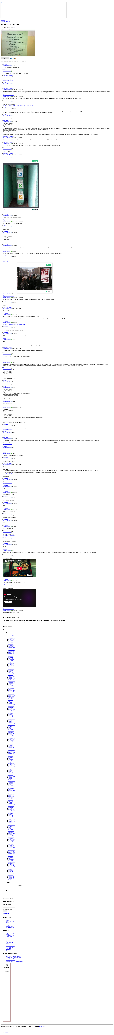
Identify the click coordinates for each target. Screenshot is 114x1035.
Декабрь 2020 (11, 678)
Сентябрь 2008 (11, 853)
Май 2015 (10, 758)
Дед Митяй (5, 120)
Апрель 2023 (11, 645)
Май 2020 (10, 687)
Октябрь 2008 (11, 852)
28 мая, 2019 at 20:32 (7, 550)
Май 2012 (10, 801)
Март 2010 (10, 832)
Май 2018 (10, 715)
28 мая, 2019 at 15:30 (7, 154)
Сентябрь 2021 (11, 667)
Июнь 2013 (10, 785)
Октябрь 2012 (11, 795)
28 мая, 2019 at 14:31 (7, 71)
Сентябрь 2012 (11, 796)
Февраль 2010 (11, 833)
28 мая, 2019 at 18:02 (7, 369)
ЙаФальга (5, 214)
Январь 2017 (11, 734)
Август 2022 (11, 654)
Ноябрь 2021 (11, 665)
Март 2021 (10, 675)
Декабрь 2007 (11, 864)
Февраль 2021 (11, 676)
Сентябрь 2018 (11, 710)
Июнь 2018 (10, 714)
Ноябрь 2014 (11, 765)
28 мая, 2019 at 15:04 (7, 121)
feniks (4, 400)
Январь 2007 (11, 877)
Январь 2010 (11, 834)
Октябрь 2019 (11, 695)
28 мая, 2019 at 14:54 (7, 83)
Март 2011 (10, 817)
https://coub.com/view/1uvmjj (9, 535)
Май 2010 (10, 829)
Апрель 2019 (11, 702)
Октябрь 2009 (11, 838)
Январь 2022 (11, 663)
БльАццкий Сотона (7, 307)
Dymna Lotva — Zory (10, 958)
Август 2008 (11, 854)
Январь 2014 (11, 777)
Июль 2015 (10, 756)
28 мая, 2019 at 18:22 (7, 387)
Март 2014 (10, 775)
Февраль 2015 (11, 762)
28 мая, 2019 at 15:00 (7, 101)
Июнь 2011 (10, 814)
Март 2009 (10, 846)
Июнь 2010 (10, 828)
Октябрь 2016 (11, 738)
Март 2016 (10, 746)
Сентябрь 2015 (11, 753)
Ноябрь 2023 (11, 636)
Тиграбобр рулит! (10, 947)
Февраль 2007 (11, 876)
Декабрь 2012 (11, 792)
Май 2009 (10, 844)
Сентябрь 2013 (11, 782)
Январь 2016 (11, 748)
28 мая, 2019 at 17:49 (7, 339)
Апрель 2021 (11, 673)
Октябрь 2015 (11, 752)
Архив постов (42, 1026)
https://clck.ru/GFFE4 (7, 429)
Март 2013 (10, 789)
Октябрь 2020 (11, 681)
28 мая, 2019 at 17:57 (7, 362)
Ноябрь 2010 (11, 822)
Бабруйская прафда (10, 933)
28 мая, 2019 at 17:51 (7, 348)
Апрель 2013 (11, 788)
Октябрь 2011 (11, 809)
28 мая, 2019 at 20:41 (7, 556)
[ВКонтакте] (10, 58)
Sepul (15, 27)
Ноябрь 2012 (11, 794)
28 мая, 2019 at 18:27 (7, 407)
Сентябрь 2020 (11, 682)
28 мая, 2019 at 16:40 (7, 293)
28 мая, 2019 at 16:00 (7, 245)
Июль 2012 (10, 798)
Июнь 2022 (10, 657)
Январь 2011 (11, 820)
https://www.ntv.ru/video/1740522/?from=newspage (14, 324)
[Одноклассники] (15, 58)
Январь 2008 (11, 863)
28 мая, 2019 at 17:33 (7, 308)
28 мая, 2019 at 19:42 (7, 479)
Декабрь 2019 (11, 692)
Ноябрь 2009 (11, 837)
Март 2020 (10, 689)
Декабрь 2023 (11, 635)
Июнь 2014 (10, 771)
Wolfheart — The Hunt (5, 21)
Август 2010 (11, 826)
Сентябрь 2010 (11, 825)
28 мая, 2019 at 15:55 (7, 232)
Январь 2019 (11, 706)
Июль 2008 (10, 856)
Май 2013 (10, 787)
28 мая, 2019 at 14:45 (7, 76)
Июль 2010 (10, 827)
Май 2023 (10, 644)
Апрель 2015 (11, 759)
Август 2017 (11, 726)
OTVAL (5, 64)
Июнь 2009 (10, 842)
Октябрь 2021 (11, 666)
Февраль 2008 (11, 862)
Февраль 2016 (11, 747)
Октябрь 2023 (11, 638)
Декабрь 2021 (11, 664)
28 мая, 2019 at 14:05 (7, 65)
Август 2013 (11, 783)
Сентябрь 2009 (11, 839)
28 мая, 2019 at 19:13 (7, 453)
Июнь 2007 (10, 871)
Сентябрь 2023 (11, 639)
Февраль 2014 (11, 776)
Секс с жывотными (10, 946)
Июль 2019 (10, 698)
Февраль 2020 (11, 690)
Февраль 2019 (11, 704)
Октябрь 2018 (11, 709)
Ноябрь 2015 (11, 751)
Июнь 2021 (10, 671)
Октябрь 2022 (11, 652)
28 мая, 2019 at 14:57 (7, 96)
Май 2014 (10, 772)
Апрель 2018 (11, 716)
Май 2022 (10, 658)
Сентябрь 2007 (11, 867)
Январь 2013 (11, 791)
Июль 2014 (10, 770)
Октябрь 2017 (11, 723)
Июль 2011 (10, 813)
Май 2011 (10, 815)
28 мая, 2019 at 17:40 (7, 314)
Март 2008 (10, 860)
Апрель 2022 (11, 659)
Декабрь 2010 (11, 821)
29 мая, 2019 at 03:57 (7, 610)
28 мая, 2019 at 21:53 (7, 580)
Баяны (7, 934)
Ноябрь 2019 (11, 694)
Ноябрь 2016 (11, 737)
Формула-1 (8, 949)
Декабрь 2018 (11, 707)
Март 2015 (10, 760)
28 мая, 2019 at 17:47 (7, 327)
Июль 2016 (10, 741)
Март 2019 (10, 703)
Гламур (7, 937)
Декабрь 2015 (11, 750)
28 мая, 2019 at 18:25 (7, 401)
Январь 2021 (11, 677)
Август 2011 (11, 812)
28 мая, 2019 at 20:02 (7, 492)
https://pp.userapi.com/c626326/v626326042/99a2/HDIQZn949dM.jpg (18, 105)
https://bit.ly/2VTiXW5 (8, 80)
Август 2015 (11, 754)
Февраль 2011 (11, 819)
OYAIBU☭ (5, 225)
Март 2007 (10, 875)
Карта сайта (8, 923)
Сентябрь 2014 (11, 767)
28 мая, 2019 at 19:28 (7, 458)
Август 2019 (11, 697)
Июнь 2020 (10, 685)
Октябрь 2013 (11, 781)
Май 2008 (10, 858)
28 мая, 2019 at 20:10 (7, 509)
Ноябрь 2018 (11, 708)
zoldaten (5, 446)
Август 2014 (11, 769)
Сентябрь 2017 (11, 725)
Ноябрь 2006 (11, 879)
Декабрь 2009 (11, 835)
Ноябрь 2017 (11, 722)
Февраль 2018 (11, 719)
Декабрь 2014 (11, 764)
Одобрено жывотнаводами (12, 944)
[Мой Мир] (14, 58)
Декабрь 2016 (11, 735)
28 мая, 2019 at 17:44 (7, 322)
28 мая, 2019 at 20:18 (7, 526)
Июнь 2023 (10, 642)
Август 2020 (11, 683)
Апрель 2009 (11, 845)
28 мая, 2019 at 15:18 (7, 137)
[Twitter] (11, 58)
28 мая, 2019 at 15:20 (7, 143)
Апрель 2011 (11, 816)
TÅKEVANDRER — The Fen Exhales (14, 961)
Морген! (3, 20)
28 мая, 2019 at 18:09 (7, 381)
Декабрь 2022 (11, 650)
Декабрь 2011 (11, 807)
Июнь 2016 (10, 742)
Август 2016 (11, 740)
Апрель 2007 (11, 873)
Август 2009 (11, 840)
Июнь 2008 (10, 857)
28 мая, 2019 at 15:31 (7, 215)
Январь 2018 (11, 720)
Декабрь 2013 (11, 778)
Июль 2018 (10, 713)
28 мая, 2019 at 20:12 (7, 520)
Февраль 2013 (11, 790)
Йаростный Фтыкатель (8, 75)
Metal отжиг (8, 950)
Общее (7, 943)
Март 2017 (10, 732)
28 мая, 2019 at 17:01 (7, 302)
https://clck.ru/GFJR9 (7, 483)
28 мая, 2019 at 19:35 (7, 464)
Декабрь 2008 (11, 850)
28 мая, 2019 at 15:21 (7, 149)
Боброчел (5, 584)
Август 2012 (11, 797)
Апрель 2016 (11, 745)
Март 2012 (10, 803)
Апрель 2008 (11, 859)
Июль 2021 (10, 670)
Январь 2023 (11, 648)
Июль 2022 (10, 656)
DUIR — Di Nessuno (10, 960)
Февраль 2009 (11, 847)
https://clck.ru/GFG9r (7, 444)
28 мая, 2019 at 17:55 (7, 354)
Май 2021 (10, 672)
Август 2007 (11, 869)
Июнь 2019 (10, 700)
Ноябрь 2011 (11, 808)
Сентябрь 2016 (11, 739)
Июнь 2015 (10, 757)
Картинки (8, 940)
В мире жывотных (10, 935)
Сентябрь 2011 (11, 810)
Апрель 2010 (11, 831)
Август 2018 (11, 712)
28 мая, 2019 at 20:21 (7, 532)
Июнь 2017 (10, 728)
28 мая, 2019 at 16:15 (7, 256)
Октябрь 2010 (11, 823)
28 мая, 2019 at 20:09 (7, 503)
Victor (4, 338)
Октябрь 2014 (11, 766)
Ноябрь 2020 (11, 679)
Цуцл (4, 386)
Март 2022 (10, 660)
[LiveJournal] (13, 58)
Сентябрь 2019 (11, 696)
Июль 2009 (10, 841)
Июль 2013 (10, 784)
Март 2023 (10, 646)
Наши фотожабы (9, 942)
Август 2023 (11, 640)
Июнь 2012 (10, 800)
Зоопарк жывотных (10, 925)
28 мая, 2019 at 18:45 (7, 425)
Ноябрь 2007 (11, 865)
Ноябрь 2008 (11, 851)
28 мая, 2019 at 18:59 (7, 438)
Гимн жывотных (9, 926)
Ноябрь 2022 (11, 651)
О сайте (7, 922)
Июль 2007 (10, 870)
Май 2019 (10, 701)
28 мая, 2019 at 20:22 (7, 538)
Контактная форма (10, 921)
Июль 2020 (10, 684)
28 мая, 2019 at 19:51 (7, 486)
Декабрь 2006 (11, 878)
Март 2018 (10, 717)
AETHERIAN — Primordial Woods (13, 957)
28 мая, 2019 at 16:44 (7, 297)
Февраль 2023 (11, 647)
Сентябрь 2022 (11, 653)
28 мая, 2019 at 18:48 (7, 432)
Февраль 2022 (11, 662)
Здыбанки (8, 938)
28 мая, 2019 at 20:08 (7, 497)
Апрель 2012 (11, 802)
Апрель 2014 (11, 773)
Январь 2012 (11, 806)
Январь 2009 (11, 848)
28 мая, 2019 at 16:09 (7, 251)
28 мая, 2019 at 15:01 (7, 108)
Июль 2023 (10, 641)
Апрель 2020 (11, 688)
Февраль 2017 (11, 733)
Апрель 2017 (11, 731)
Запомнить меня (8, 909)
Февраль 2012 (11, 804)
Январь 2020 (11, 691)
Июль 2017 (10, 727)
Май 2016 (10, 744)
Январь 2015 (11, 763)
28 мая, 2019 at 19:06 (7, 447)
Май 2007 (10, 872)
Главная (7, 920)
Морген (7, 941)
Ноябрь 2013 (11, 779)
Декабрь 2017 (11, 721)
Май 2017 (10, 729)
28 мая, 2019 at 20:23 (7, 544)
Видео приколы (9, 936)
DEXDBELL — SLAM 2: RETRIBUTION (15, 956)
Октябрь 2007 (11, 866)
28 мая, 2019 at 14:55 (7, 89)
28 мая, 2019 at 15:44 (7, 221)
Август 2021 (11, 669)
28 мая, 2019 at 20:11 (7, 515)
